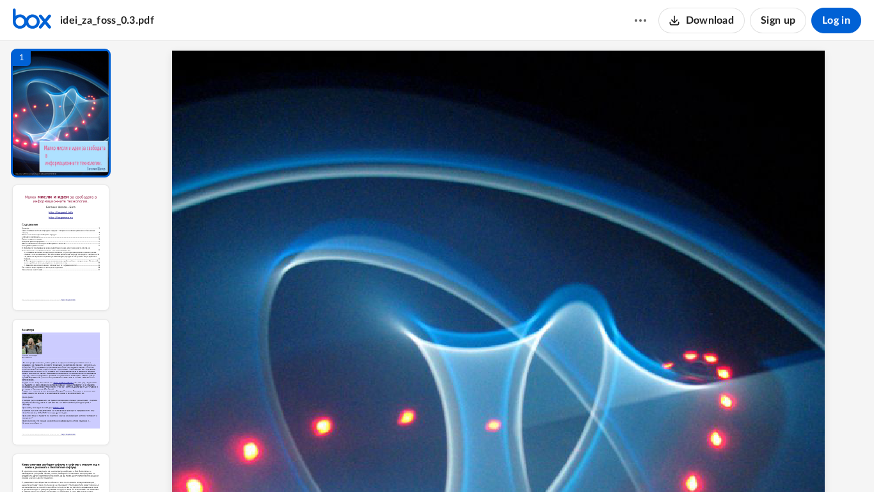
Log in (836, 20)
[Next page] (473, 460)
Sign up (778, 20)
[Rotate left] (569, 460)
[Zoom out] (499, 460)
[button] (61, 113)
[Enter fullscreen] (616, 460)
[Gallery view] (593, 460)
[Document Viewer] (498, 266)
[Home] (32, 20)
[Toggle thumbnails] (380, 460)
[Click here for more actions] (640, 20)
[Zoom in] (543, 460)
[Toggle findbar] (403, 460)
